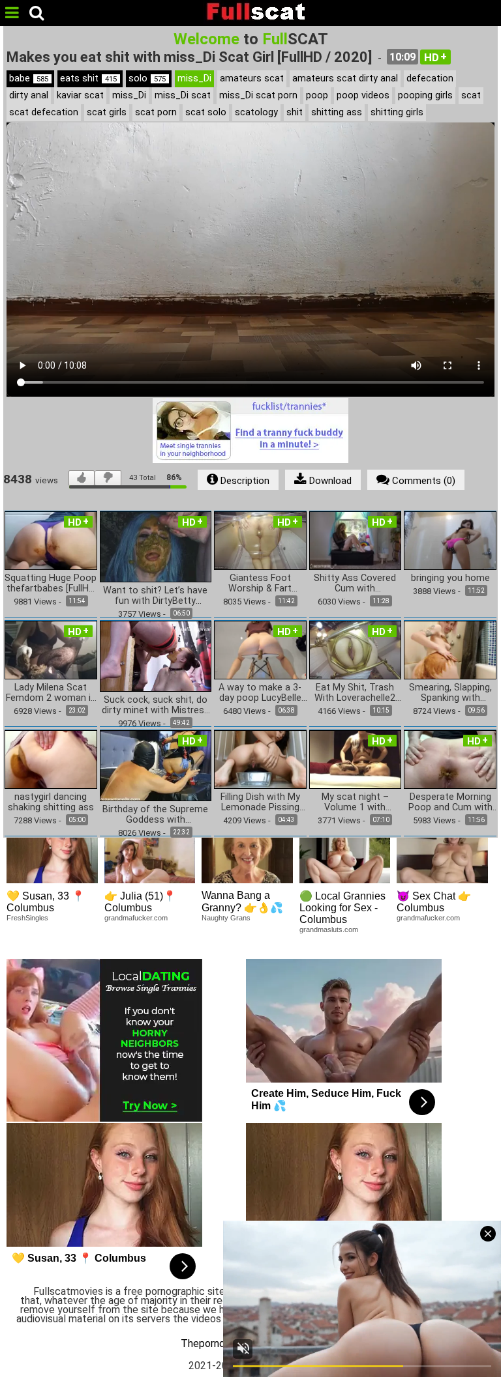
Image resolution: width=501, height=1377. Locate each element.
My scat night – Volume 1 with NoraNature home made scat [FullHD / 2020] (355, 802)
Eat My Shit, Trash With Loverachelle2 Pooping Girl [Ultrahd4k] (354, 693)
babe (28, 78)
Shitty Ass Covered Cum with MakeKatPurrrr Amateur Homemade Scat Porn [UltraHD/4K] (355, 583)
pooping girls (425, 95)
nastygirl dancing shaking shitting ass (51, 802)
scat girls (107, 112)
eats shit (88, 78)
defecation (429, 78)
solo (147, 78)
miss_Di (194, 78)
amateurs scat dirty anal (345, 78)
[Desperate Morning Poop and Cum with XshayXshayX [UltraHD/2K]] (450, 758)
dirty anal (28, 95)
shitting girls (397, 112)
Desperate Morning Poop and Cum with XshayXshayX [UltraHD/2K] (450, 802)
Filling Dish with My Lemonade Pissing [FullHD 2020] (260, 802)
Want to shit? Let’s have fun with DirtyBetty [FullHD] (155, 596)
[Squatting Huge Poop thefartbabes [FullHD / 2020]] (51, 539)
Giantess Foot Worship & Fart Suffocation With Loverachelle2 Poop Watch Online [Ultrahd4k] (260, 583)
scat (471, 95)
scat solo (205, 112)
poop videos (363, 95)
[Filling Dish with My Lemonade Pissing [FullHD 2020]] (260, 758)
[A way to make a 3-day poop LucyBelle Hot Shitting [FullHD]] (260, 649)
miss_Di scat (183, 95)
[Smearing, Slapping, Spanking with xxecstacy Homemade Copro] (450, 649)
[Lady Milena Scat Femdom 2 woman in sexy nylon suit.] (51, 649)
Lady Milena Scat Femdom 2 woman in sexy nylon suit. (51, 693)
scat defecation (43, 112)
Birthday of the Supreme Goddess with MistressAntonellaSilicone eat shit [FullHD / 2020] (155, 814)
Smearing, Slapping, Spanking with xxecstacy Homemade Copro (450, 693)
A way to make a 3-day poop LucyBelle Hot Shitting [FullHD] (260, 693)
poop (317, 95)
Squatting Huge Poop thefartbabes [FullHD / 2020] (51, 583)
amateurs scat (252, 78)
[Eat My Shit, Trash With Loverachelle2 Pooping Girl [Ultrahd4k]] (355, 649)
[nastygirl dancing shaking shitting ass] (51, 758)
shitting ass (336, 112)
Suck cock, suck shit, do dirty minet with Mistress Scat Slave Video (155, 705)
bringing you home (450, 578)
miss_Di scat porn (258, 95)
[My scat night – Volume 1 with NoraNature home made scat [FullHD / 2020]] (355, 758)
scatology (256, 112)
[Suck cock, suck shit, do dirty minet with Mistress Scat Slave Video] (155, 655)
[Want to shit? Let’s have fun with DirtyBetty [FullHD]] (155, 546)
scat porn (156, 112)
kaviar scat (80, 95)
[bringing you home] (450, 539)
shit (294, 112)
